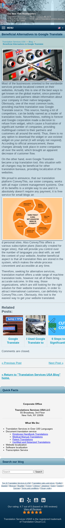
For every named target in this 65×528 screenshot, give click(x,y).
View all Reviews (32, 509)
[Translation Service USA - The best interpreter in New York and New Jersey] (7, 5)
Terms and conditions (30, 488)
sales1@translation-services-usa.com (49, 19)
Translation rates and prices (43, 483)
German (16, 488)
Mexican (12, 486)
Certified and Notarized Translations (31, 442)
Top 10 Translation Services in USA (16, 483)
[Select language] (60, 28)
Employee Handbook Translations (30, 434)
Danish (60, 486)
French (29, 486)
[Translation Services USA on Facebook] (22, 501)
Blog (31, 42)
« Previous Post (12, 363)
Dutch (53, 486)
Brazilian (21, 486)
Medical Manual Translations (27, 436)
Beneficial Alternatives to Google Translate (23, 44)
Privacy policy (46, 488)
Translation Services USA (14, 42)
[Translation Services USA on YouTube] (36, 501)
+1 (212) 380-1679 (43, 17)
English (59, 483)
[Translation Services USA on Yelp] (29, 501)
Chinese (36, 486)
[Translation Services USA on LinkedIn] (43, 501)
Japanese (45, 486)
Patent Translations (22, 439)
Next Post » (56, 363)
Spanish (4, 486)
